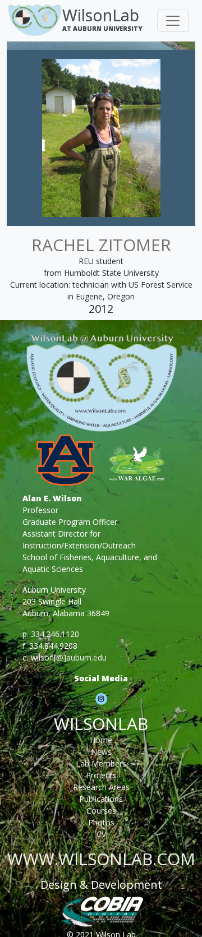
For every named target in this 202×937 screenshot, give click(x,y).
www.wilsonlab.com (101, 858)
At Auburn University (102, 28)
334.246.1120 (55, 634)
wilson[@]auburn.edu (69, 657)
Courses (101, 810)
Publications (101, 798)
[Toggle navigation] (173, 21)
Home (101, 740)
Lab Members (101, 763)
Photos (101, 822)
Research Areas (101, 787)
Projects (101, 775)
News (101, 751)
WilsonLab (100, 15)
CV (101, 834)
